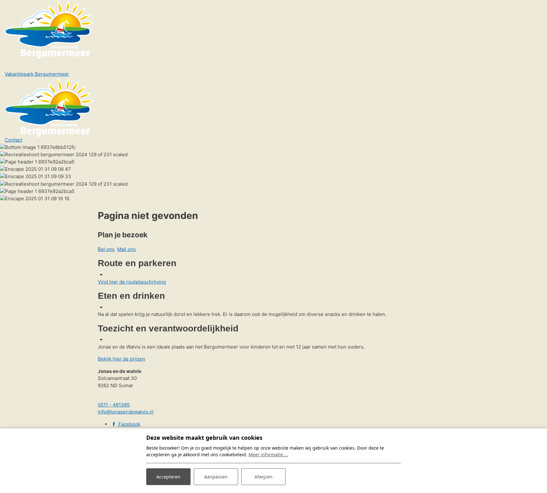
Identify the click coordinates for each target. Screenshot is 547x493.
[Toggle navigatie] (13, 65)
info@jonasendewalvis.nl (126, 412)
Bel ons (106, 249)
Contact (13, 140)
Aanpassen (216, 477)
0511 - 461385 (114, 405)
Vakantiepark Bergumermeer (37, 74)
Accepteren (168, 477)
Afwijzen (264, 477)
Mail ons (126, 249)
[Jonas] (49, 29)
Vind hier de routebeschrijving (132, 282)
